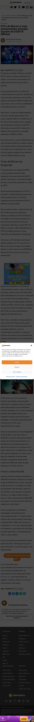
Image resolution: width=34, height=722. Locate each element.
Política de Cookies (10, 376)
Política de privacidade (21, 376)
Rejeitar (17, 367)
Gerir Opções (17, 372)
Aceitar (17, 362)
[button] (31, 345)
